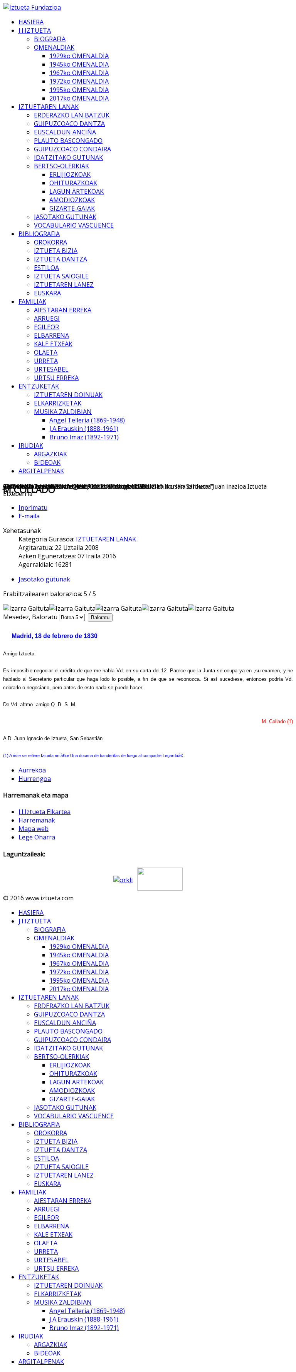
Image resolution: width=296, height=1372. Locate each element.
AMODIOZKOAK (72, 200)
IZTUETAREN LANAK (48, 106)
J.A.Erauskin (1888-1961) (83, 428)
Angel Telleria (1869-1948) (87, 420)
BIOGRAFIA (50, 39)
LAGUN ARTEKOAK (76, 191)
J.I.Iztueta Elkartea (44, 811)
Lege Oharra (36, 837)
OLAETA (45, 352)
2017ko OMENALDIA (79, 98)
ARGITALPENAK (41, 471)
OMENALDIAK (54, 47)
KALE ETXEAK (53, 344)
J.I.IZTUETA (34, 30)
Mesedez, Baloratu (30, 617)
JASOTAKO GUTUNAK (65, 217)
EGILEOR (46, 327)
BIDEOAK (47, 462)
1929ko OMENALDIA (79, 56)
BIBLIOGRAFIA (39, 234)
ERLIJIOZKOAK (70, 174)
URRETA (46, 361)
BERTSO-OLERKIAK (61, 166)
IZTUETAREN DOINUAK (68, 394)
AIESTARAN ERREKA (62, 310)
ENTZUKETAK (38, 386)
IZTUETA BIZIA (55, 250)
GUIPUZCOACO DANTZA (69, 123)
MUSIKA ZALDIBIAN (63, 411)
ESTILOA (46, 267)
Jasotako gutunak (44, 579)
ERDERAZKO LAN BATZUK (71, 115)
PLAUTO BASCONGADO (68, 140)
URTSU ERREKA (56, 378)
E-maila (29, 516)
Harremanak (36, 820)
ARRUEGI (47, 318)
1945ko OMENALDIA (79, 64)
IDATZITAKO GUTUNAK (68, 157)
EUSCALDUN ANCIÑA (65, 132)
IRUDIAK (30, 445)
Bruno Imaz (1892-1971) (84, 437)
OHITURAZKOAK (73, 183)
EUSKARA (47, 293)
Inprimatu (32, 507)
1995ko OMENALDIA (79, 89)
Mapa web (33, 828)
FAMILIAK (32, 301)
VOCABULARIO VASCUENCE (74, 225)
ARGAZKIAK (50, 454)
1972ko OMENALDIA (79, 81)
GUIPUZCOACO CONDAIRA (72, 149)
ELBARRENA (51, 335)
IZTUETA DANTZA (60, 259)
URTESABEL (51, 369)
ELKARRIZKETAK (57, 403)
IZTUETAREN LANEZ (64, 284)
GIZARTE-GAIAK (72, 208)
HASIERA (31, 22)
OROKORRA (50, 242)
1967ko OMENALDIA (79, 73)
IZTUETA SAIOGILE (61, 276)
